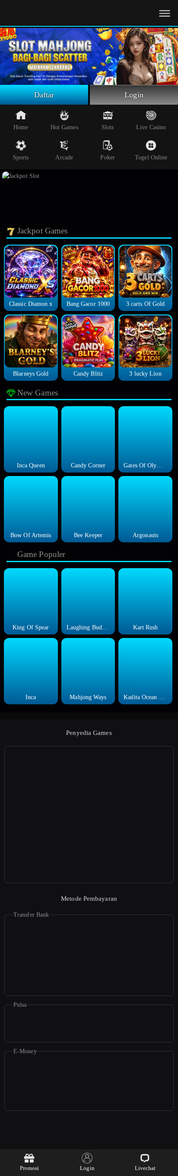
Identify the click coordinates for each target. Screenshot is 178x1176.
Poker (107, 157)
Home (20, 127)
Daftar (44, 94)
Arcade (64, 157)
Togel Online (151, 157)
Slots (108, 127)
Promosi (29, 1168)
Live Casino (151, 127)
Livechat (145, 1168)
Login (133, 94)
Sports (21, 157)
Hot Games (64, 127)
